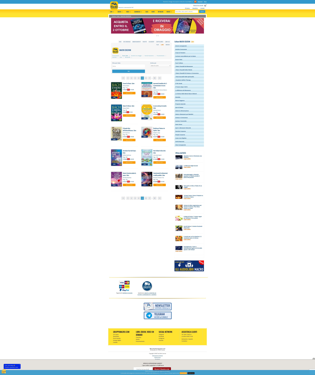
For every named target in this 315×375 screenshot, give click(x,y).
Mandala (177, 97)
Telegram (161, 334)
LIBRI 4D (167, 42)
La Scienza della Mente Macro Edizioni (186, 93)
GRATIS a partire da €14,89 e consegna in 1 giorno (147, 293)
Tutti (157, 44)
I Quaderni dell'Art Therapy (183, 80)
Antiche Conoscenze (181, 49)
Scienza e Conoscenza (181, 117)
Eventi (153, 12)
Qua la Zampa (179, 107)
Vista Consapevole (180, 145)
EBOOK (168, 44)
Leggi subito (187, 159)
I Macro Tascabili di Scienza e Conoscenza (187, 73)
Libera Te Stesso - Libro (128, 106)
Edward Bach (126, 85)
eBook (119, 12)
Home (114, 16)
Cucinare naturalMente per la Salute (185, 56)
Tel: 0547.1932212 (186, 334)
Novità (137, 339)
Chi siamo (187, 8)
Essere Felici (178, 59)
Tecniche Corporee (180, 131)
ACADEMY (151, 42)
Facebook (161, 336)
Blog (147, 12)
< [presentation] (156, 36)
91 (154, 78)
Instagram (161, 338)
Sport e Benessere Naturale (183, 128)
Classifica (114, 57)
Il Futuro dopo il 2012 (181, 87)
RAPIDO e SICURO (127, 293)
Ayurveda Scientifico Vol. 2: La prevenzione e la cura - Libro (160, 85)
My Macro (160, 12)
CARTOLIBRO (159, 42)
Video (127, 12)
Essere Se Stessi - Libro (128, 83)
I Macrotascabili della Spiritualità (184, 76)
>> (159, 78)
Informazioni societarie (157, 355)
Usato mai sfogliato (180, 138)
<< (123, 78)
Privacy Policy (183, 373)
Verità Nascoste (179, 141)
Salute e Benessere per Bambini (184, 114)
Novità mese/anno (149, 55)
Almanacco (137, 12)
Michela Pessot (157, 110)
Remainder (127, 57)
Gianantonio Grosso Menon (160, 90)
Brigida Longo (156, 132)
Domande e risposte (187, 339)
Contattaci (184, 341)
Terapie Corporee (180, 134)
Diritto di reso (157, 357)
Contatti (202, 8)
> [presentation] (158, 36)
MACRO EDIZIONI (126, 16)
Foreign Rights (117, 340)
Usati (121, 57)
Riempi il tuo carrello (198, 5)
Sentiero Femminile (180, 121)
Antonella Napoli (157, 155)
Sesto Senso (178, 124)
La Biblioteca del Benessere (183, 90)
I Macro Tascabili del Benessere (184, 66)
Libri (111, 12)
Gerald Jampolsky (127, 177)
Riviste (169, 12)
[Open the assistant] (4, 371)
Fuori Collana (179, 63)
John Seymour (126, 132)
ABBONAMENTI (136, 42)
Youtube (161, 340)
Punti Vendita (117, 338)
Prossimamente (160, 55)
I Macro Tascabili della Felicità (183, 70)
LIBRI (162, 44)
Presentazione (115, 55)
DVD (120, 42)
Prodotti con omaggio (136, 55)
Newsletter (195, 8)
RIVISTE (145, 42)
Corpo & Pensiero (180, 53)
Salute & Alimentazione (182, 111)
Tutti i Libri (125, 55)
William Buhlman (127, 155)
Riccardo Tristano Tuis (158, 177)
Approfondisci (129, 93)
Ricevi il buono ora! (161, 369)
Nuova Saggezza (179, 100)
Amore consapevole (181, 46)
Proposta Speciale (180, 104)
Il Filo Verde (178, 83)
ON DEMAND (126, 42)
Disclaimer (157, 359)
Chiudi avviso (191, 373)
